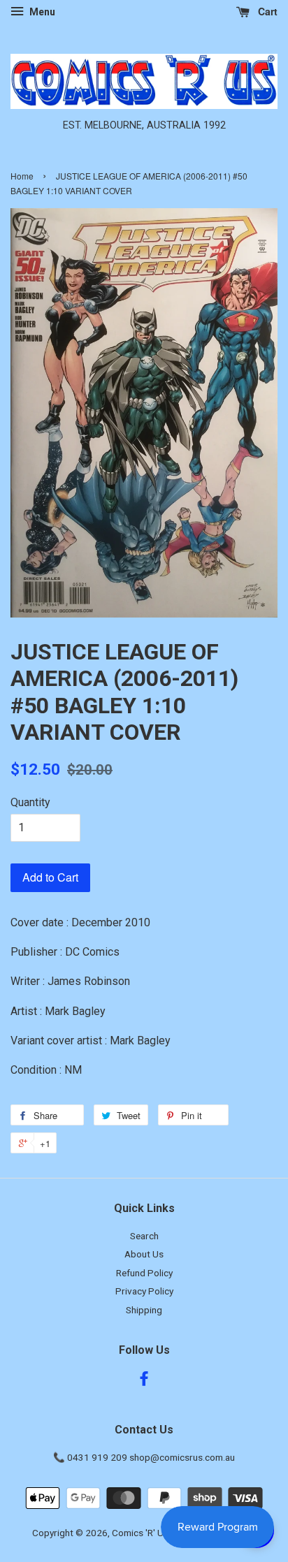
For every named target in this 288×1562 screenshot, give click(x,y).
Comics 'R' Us (140, 1532)
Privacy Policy (144, 1291)
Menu (41, 11)
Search (144, 1235)
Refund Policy (144, 1272)
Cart (266, 11)
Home (22, 176)
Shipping (144, 1309)
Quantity (30, 802)
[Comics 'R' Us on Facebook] (144, 1381)
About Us (144, 1254)
